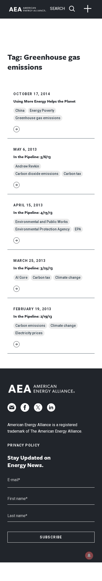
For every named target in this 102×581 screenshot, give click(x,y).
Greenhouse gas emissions (37, 118)
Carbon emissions (30, 326)
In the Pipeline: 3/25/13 (33, 268)
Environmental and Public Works (41, 222)
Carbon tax (72, 174)
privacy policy (23, 445)
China (20, 110)
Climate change (67, 277)
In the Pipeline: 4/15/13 (32, 212)
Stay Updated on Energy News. (29, 461)
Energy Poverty (42, 110)
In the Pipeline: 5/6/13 (32, 156)
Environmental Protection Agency (42, 229)
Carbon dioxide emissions (36, 174)
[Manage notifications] (89, 555)
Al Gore (21, 277)
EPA (78, 229)
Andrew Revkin (27, 166)
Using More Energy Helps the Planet (44, 101)
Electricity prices (29, 333)
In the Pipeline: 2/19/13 (32, 316)
